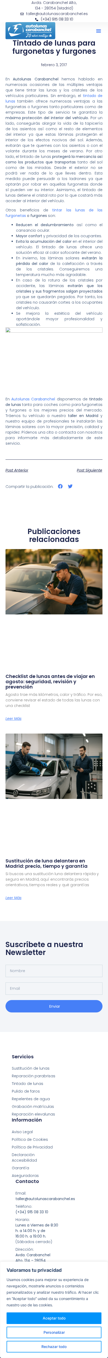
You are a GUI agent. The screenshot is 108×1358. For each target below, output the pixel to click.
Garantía (20, 1168)
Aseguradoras (25, 1175)
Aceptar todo (54, 1318)
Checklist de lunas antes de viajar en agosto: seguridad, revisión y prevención (50, 681)
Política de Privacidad (32, 1147)
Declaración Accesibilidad (24, 1157)
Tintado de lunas (27, 1083)
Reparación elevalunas (33, 1114)
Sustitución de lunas (31, 1068)
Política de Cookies (30, 1139)
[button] (98, 31)
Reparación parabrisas (33, 1076)
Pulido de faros (26, 1091)
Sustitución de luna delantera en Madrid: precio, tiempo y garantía (47, 863)
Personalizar (54, 1332)
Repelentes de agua (31, 1099)
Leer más (13, 718)
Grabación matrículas (33, 1106)
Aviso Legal (22, 1131)
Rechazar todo (54, 1346)
